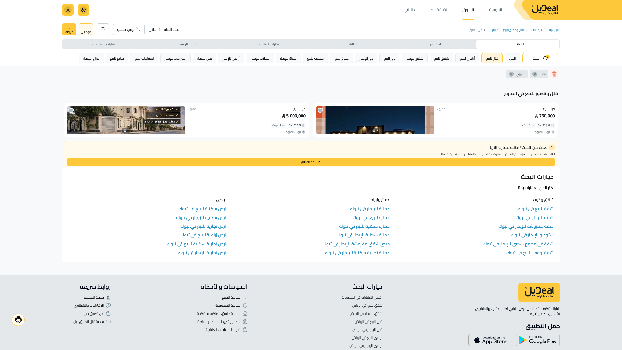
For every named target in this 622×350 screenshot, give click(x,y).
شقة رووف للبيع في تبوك (530, 252)
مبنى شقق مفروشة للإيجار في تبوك (356, 244)
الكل (512, 58)
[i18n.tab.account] (68, 10)
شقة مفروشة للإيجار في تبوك (526, 226)
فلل (492, 58)
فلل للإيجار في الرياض (367, 330)
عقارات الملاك (269, 44)
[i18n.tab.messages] (83, 10)
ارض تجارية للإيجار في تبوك (202, 252)
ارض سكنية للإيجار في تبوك (201, 217)
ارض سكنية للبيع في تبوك (202, 208)
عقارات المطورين (104, 44)
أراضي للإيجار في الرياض (365, 346)
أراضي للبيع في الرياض (367, 338)
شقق (441, 58)
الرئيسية (554, 30)
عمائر (341, 58)
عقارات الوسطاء (187, 44)
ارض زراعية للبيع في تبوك (203, 235)
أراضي (467, 58)
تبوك (493, 30)
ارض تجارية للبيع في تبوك (203, 226)
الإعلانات (536, 30)
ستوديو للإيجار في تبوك (532, 235)
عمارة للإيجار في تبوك (370, 208)
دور (389, 58)
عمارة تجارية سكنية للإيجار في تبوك (357, 252)
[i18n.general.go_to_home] (539, 292)
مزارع (117, 58)
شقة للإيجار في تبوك (535, 217)
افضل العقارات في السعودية (362, 298)
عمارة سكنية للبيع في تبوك (364, 226)
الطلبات (352, 44)
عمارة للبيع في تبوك (371, 217)
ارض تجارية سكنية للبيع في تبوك (196, 244)
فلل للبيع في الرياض (368, 322)
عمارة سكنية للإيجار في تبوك (363, 235)
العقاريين (435, 44)
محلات (315, 58)
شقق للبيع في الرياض (367, 306)
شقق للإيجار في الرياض (366, 314)
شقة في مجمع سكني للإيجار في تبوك (518, 244)
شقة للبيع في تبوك (536, 208)
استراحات (176, 58)
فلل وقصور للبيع (513, 30)
